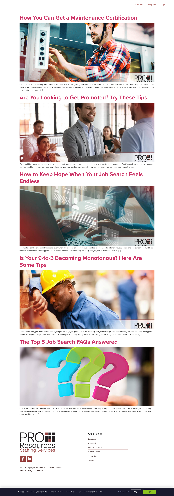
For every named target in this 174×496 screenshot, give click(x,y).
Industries (109, 11)
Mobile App (141, 11)
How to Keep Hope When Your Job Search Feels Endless (81, 177)
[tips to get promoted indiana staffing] (87, 161)
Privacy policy (123, 492)
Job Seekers (74, 11)
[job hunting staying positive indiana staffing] (87, 245)
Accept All (149, 492)
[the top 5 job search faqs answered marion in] (87, 405)
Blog (153, 11)
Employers (92, 11)
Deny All (136, 492)
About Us (125, 11)
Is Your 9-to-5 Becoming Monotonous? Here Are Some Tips (81, 261)
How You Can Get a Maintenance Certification (78, 17)
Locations (164, 11)
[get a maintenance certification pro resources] (87, 81)
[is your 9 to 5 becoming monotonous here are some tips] (87, 328)
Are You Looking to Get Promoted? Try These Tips (83, 97)
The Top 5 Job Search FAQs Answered (69, 342)
